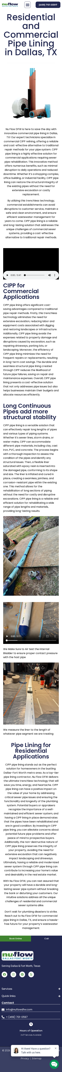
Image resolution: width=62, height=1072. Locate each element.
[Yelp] (31, 974)
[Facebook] (4, 974)
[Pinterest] (22, 974)
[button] (27, 5)
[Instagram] (13, 974)
